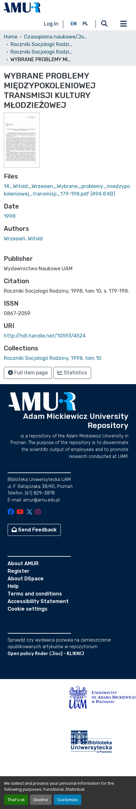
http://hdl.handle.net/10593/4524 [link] (45, 336)
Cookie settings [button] (27, 609)
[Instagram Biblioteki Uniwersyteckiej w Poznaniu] (38, 512)
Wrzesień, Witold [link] (23, 239)
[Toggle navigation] (123, 24)
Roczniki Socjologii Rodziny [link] (42, 44)
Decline (41, 799)
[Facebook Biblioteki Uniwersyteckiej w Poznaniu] (11, 512)
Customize (67, 799)
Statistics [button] (75, 373)
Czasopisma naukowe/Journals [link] (55, 37)
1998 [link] (9, 216)
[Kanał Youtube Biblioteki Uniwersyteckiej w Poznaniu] (20, 512)
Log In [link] (51, 24)
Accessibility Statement (38, 601)
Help (13, 586)
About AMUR (23, 563)
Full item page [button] (30, 373)
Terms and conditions (35, 594)
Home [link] (10, 37)
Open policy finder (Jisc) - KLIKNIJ (46, 653)
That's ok (16, 799)
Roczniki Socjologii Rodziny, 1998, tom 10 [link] (42, 52)
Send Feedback (37, 530)
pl (85, 23)
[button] (22, 8)
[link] (68, 190)
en (74, 23)
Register (18, 571)
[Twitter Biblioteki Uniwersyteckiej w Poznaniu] (29, 512)
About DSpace (26, 579)
